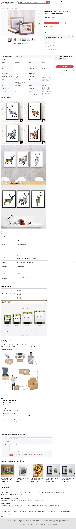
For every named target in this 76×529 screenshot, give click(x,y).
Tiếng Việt (65, 521)
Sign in (73, 3)
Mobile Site (63, 520)
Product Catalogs (18, 489)
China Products (14, 520)
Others (21, 494)
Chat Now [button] (68, 23)
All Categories (5, 6)
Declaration (50, 524)
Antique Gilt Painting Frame (55, 505)
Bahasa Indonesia (71, 521)
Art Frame (11, 8)
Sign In (46, 50)
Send (11, 454)
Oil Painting (23, 505)
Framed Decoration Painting (29, 514)
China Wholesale (33, 520)
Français (22, 521)
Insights (68, 520)
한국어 (48, 521)
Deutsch (36, 521)
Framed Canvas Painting (16, 514)
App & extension (61, 6)
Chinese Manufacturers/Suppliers (24, 520)
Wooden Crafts (15, 505)
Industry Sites (45, 520)
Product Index (58, 520)
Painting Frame (16, 8)
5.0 (60, 58)
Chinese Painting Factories (28, 511)
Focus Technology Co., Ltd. (30, 524)
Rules (74, 6)
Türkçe (61, 521)
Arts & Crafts (6, 8)
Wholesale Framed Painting (65, 511)
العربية (44, 521)
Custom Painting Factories (40, 511)
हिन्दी (54, 521)
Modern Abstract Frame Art (32, 505)
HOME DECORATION (5, 492)
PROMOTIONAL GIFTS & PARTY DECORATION (9, 494)
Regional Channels (52, 520)
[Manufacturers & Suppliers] (7, 2)
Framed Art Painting (6, 514)
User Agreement (44, 524)
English (10, 521)
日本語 (51, 521)
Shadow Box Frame (43, 505)
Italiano (32, 521)
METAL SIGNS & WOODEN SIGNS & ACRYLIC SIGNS (47, 492)
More (2, 516)
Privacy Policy (55, 524)
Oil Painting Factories (6, 511)
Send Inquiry (51, 23)
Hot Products (9, 520)
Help (54, 6)
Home (2, 8)
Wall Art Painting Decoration (53, 511)
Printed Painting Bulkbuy (41, 514)
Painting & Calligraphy (6, 505)
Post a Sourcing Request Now (35, 454)
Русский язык (27, 521)
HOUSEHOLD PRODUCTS (61, 492)
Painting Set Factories (16, 511)
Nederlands (40, 521)
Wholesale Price (39, 520)
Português (18, 521)
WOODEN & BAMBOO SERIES (25, 492)
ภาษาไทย (57, 521)
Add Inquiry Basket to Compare (21, 43)
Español (14, 521)
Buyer (49, 6)
